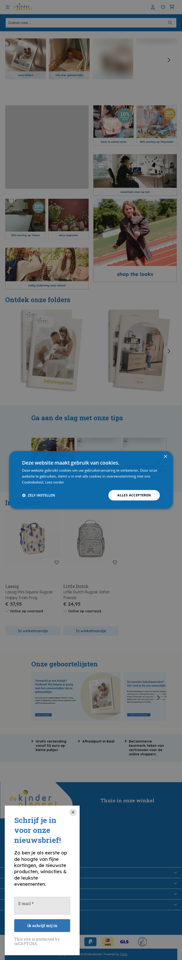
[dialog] (91, 480)
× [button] (165, 456)
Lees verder (54, 482)
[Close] (73, 812)
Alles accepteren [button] (134, 495)
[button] (38, 495)
